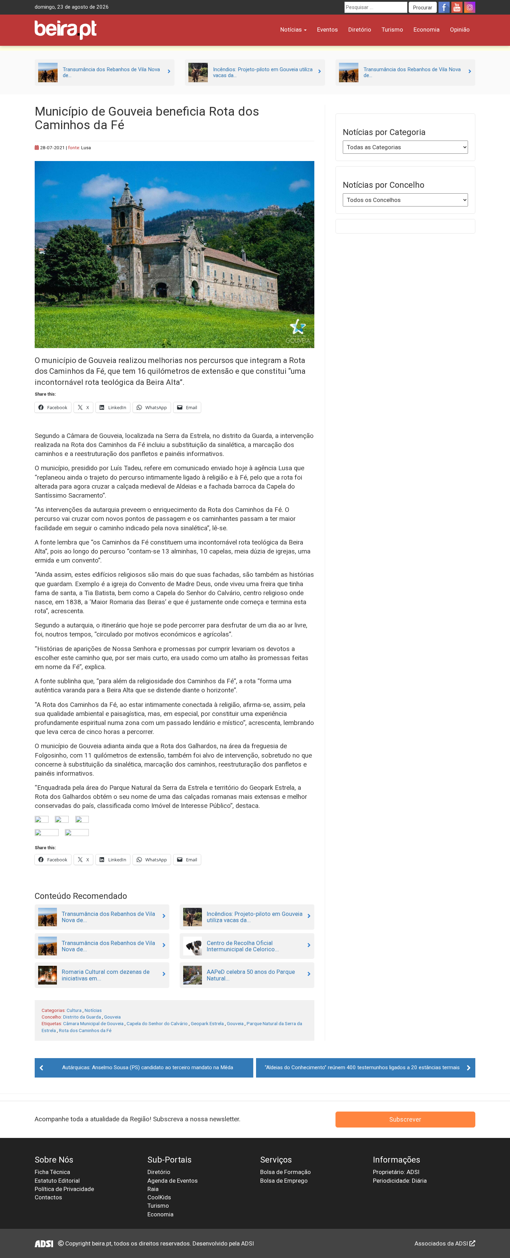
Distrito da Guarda (82, 1017)
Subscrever (405, 1119)
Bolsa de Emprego (284, 1180)
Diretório (359, 29)
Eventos (327, 29)
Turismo (392, 29)
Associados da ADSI (442, 1243)
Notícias (291, 29)
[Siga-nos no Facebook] (444, 7)
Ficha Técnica (52, 1171)
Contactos (48, 1197)
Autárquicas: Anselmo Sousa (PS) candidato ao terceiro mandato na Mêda (147, 1067)
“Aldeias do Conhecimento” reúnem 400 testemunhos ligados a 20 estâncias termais (362, 1067)
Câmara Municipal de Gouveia (93, 1023)
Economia (427, 29)
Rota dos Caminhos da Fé (85, 1030)
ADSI (247, 1243)
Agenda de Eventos (172, 1180)
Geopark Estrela (207, 1023)
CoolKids (159, 1197)
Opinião (460, 29)
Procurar (422, 7)
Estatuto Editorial (57, 1180)
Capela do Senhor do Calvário (157, 1023)
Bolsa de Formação (285, 1171)
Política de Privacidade (64, 1188)
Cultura (74, 1010)
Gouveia (112, 1017)
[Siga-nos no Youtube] (456, 7)
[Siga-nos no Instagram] (469, 7)
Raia (153, 1188)
